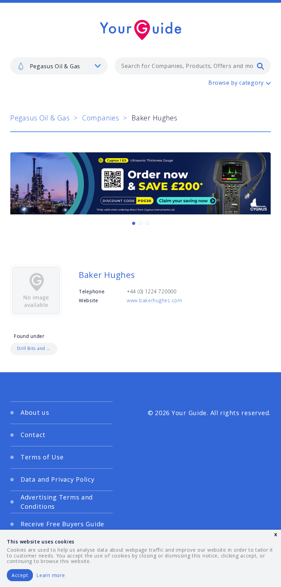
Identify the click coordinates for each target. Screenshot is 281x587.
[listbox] (59, 65)
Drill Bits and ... (33, 348)
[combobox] (192, 65)
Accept (20, 575)
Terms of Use (42, 457)
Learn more (50, 575)
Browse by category (236, 82)
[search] (260, 65)
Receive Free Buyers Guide (62, 524)
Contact (33, 435)
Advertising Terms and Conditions (57, 501)
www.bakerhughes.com (154, 300)
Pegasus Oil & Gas (40, 117)
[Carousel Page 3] (147, 223)
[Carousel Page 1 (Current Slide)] (133, 223)
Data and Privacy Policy (58, 479)
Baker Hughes (107, 274)
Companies (100, 117)
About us (35, 412)
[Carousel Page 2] (140, 223)
